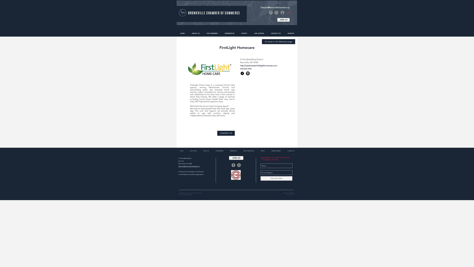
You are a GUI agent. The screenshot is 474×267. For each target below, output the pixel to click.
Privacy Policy (290, 194)
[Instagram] (276, 12)
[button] (260, 68)
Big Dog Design (187, 194)
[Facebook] (271, 12)
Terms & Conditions (288, 193)
